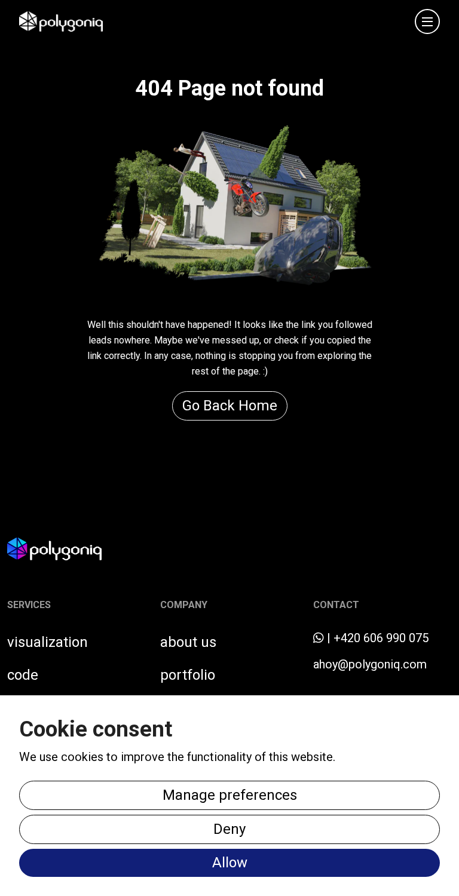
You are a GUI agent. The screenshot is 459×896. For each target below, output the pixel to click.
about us (188, 642)
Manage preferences (230, 795)
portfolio (187, 675)
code (22, 675)
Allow (229, 862)
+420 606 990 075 (381, 638)
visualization (47, 642)
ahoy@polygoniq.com (370, 664)
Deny (229, 829)
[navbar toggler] (427, 21)
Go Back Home (229, 405)
